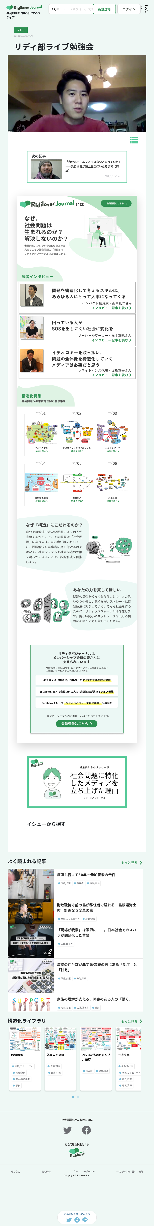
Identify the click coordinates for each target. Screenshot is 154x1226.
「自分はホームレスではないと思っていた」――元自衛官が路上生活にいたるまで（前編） (92, 166)
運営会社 (15, 1171)
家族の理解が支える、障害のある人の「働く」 (95, 999)
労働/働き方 (67, 943)
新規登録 (104, 9)
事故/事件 (94, 883)
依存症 (80, 883)
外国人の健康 (56, 1055)
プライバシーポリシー (84, 1171)
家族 (18, 1085)
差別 (97, 1007)
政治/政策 (90, 918)
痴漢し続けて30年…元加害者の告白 (86, 874)
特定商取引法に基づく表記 (130, 1171)
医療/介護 (66, 883)
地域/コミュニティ (70, 918)
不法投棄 (124, 1055)
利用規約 (46, 1171)
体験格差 (17, 1055)
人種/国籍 (55, 1066)
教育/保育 (20, 1072)
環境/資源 (127, 1085)
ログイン (129, 9)
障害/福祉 (66, 1007)
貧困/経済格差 (23, 1079)
